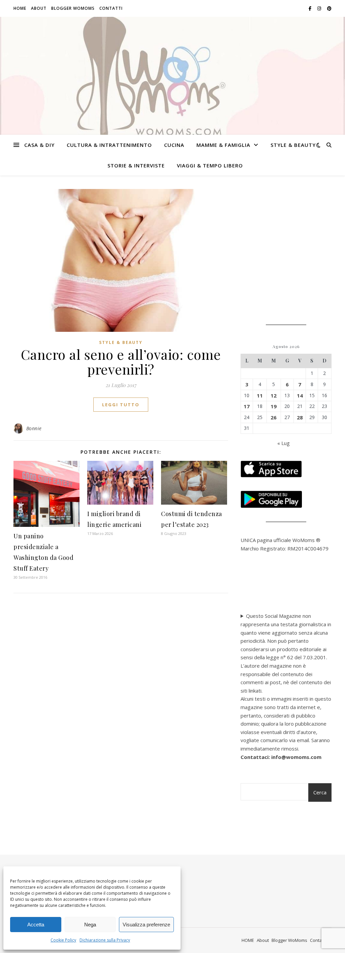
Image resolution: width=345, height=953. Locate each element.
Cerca (319, 792)
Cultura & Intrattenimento (109, 144)
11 (260, 395)
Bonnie (34, 428)
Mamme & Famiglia (223, 144)
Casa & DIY (39, 144)
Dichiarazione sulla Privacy (105, 940)
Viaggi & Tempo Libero (210, 165)
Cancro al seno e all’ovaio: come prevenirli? (121, 361)
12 (274, 395)
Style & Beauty (293, 144)
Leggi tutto (120, 405)
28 (300, 417)
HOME (19, 8)
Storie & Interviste (136, 165)
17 (247, 406)
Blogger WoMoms (73, 8)
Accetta (35, 924)
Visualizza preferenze (146, 924)
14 (300, 395)
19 (274, 406)
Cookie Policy (63, 940)
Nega (90, 924)
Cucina (174, 144)
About (38, 8)
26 (274, 417)
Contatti (111, 8)
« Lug (283, 443)
